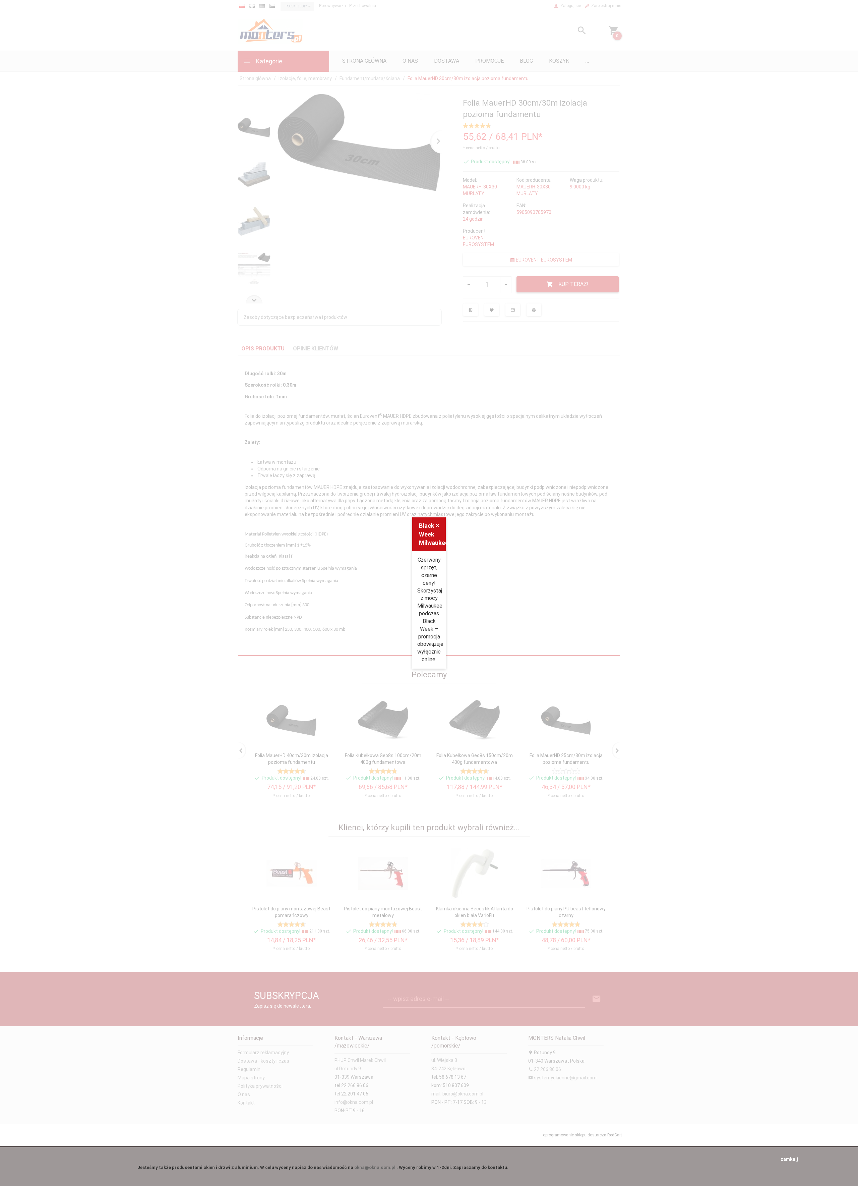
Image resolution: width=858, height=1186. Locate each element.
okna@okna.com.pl (374, 1167)
